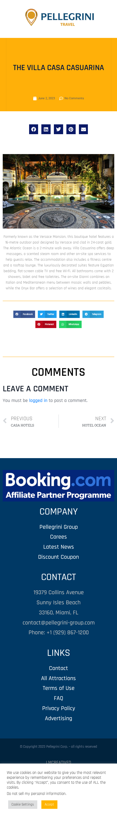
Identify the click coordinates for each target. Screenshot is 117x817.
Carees (58, 536)
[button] (33, 129)
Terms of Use (59, 688)
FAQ (58, 698)
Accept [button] (49, 804)
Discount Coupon (58, 557)
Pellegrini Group (58, 527)
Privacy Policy (58, 708)
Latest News (58, 547)
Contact (58, 668)
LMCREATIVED (58, 762)
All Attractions (58, 678)
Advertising (58, 718)
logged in (38, 400)
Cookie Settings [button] (22, 804)
